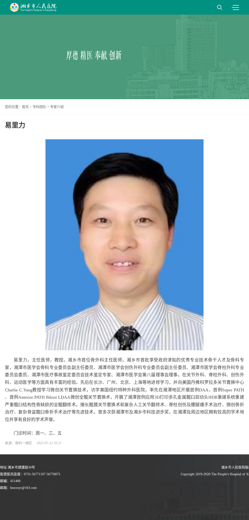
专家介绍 (57, 107)
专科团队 (39, 107)
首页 (25, 107)
